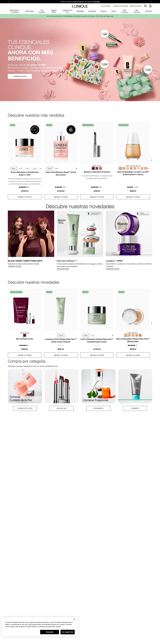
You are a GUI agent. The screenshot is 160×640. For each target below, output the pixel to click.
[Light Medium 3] (129, 335)
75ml (27, 168)
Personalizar (50, 632)
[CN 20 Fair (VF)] (127, 168)
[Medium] (136, 335)
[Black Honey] (93, 168)
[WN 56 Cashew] (135, 168)
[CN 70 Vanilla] (131, 168)
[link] (24, 143)
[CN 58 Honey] (145, 168)
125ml (35, 168)
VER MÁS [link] (96, 2)
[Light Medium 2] (126, 335)
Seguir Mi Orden (135, 6)
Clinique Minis (54, 11)
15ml (92, 335)
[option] (31, 239)
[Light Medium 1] (133, 335)
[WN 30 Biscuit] (142, 168)
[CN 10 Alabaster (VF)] (138, 168)
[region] (40, 627)
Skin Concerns (136, 11)
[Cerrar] (74, 619)
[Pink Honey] (100, 168)
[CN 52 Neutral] (124, 168)
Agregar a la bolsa (25, 197)
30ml (20, 168)
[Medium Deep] (140, 335)
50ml (13, 168)
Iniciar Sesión (106, 6)
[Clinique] (80, 6)
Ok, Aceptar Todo (67, 632)
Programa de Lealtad (120, 6)
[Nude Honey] (97, 168)
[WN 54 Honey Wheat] (120, 168)
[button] (151, 6)
